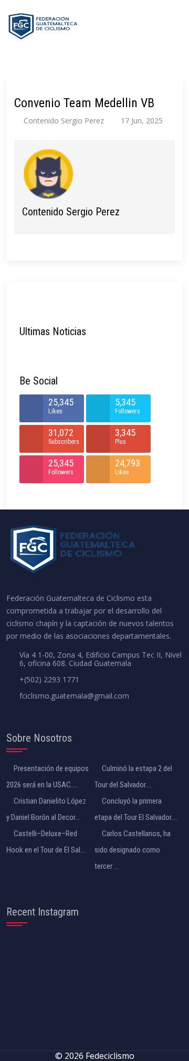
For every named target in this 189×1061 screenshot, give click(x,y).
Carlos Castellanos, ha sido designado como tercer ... (132, 850)
